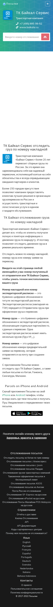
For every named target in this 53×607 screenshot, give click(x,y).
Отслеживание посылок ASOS (26, 483)
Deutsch (26, 561)
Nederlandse (26, 568)
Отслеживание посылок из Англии (26, 487)
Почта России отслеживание (26, 491)
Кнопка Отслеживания (26, 518)
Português (26, 557)
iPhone (6, 395)
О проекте (26, 585)
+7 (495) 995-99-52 (31, 23)
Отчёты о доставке (26, 514)
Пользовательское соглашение (26, 588)
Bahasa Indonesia (26, 576)
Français (26, 549)
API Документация (26, 525)
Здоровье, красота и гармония (26, 437)
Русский (26, 546)
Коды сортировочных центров (26, 529)
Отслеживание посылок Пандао (26, 469)
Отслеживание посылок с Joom (26, 465)
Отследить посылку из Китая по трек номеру (26, 457)
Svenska (26, 564)
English (26, 542)
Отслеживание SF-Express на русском (26, 494)
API (26, 522)
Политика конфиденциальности (26, 592)
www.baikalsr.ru (29, 27)
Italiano (26, 572)
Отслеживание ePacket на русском (26, 498)
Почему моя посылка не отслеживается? (26, 533)
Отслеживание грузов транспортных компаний (26, 472)
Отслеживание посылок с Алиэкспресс (27, 461)
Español (26, 553)
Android (20, 395)
